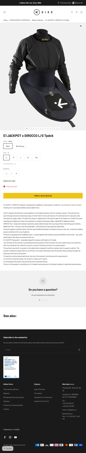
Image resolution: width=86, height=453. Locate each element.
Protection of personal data (13, 405)
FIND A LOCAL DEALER (43, 196)
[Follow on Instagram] (10, 437)
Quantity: (6, 169)
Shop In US (79, 3)
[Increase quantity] (16, 173)
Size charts (38, 393)
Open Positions (39, 389)
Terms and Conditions (11, 389)
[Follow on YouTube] (15, 437)
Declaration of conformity (43, 397)
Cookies (6, 409)
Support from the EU (41, 401)
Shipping (6, 401)
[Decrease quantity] (6, 173)
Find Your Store (65, 3)
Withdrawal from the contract (13, 397)
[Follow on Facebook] (4, 437)
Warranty (6, 393)
